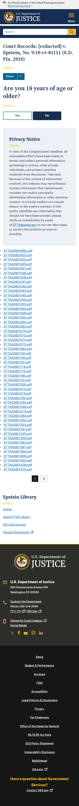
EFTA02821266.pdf (18, 407)
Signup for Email (26, 620)
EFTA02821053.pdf (18, 304)
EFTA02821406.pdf (18, 456)
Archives (39, 674)
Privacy (39, 708)
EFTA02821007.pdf (17, 268)
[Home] (21, 21)
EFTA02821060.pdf (18, 317)
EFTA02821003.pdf (18, 259)
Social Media (18, 625)
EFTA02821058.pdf (18, 313)
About (39, 657)
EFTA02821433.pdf (18, 460)
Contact (38, 790)
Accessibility (39, 691)
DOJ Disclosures (14, 524)
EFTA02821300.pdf (18, 420)
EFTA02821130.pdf (17, 358)
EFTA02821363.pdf (18, 442)
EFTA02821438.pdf (18, 465)
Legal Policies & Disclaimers (40, 700)
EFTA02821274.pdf (18, 411)
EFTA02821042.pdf (18, 286)
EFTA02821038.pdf (18, 277)
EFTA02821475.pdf (18, 469)
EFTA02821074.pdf (18, 340)
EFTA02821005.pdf (18, 264)
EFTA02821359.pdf (18, 438)
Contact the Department (25, 601)
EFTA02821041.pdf (17, 282)
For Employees (39, 717)
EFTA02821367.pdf (17, 447)
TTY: (15, 611)
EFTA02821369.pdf (18, 451)
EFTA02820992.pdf (18, 251)
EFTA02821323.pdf (18, 425)
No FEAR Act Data (39, 734)
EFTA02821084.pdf (18, 349)
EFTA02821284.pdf (18, 416)
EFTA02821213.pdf (17, 389)
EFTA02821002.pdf (18, 255)
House (16, 532)
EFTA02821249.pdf (18, 402)
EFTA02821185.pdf (17, 376)
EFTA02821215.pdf (17, 393)
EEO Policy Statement (40, 743)
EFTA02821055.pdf (18, 309)
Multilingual (39, 760)
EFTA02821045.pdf (18, 295)
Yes (17, 115)
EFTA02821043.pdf (18, 291)
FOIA (39, 682)
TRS (31, 611)
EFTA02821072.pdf (18, 335)
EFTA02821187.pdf (17, 380)
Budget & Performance (39, 665)
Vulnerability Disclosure (39, 752)
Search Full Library (16, 517)
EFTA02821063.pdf (18, 326)
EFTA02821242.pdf (18, 398)
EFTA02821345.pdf (18, 434)
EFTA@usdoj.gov (25, 225)
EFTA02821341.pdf (17, 429)
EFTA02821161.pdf (17, 362)
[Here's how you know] (39, 4)
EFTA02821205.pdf (18, 384)
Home (7, 509)
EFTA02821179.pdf (17, 371)
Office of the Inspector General (39, 726)
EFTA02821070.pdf (18, 331)
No (47, 115)
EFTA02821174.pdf (17, 367)
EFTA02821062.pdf (18, 322)
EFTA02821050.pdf (18, 300)
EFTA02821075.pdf (18, 344)
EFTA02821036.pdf (18, 273)
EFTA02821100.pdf (17, 353)
